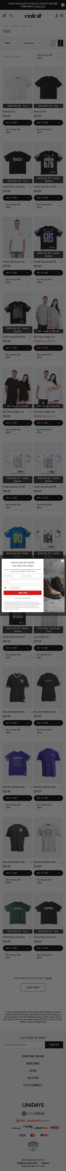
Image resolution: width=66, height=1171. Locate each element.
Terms (17, 609)
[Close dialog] (62, 560)
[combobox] (7, 588)
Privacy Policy (11, 609)
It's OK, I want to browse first (22, 598)
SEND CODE (22, 593)
